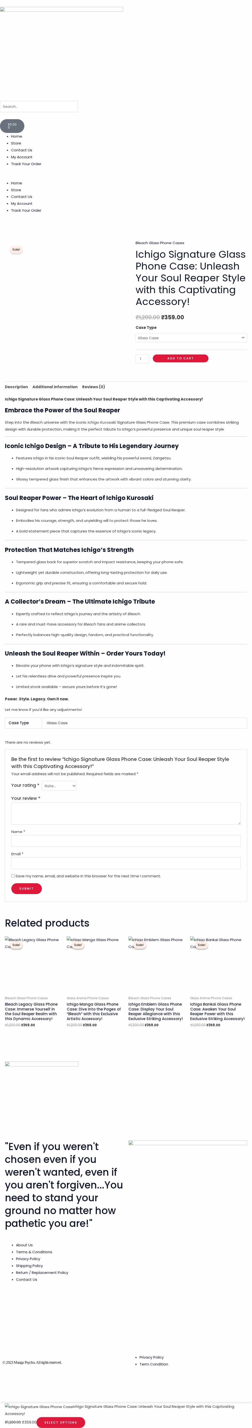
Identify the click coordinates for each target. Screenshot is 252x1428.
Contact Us (21, 150)
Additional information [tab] (55, 386)
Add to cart (180, 358)
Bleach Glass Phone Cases (160, 242)
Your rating (25, 785)
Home (16, 136)
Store (16, 143)
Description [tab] (16, 386)
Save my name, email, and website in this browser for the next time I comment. (88, 876)
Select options (60, 1422)
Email (17, 853)
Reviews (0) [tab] (93, 386)
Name (18, 831)
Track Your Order (26, 163)
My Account (21, 157)
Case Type (146, 327)
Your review (25, 798)
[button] (126, 115)
